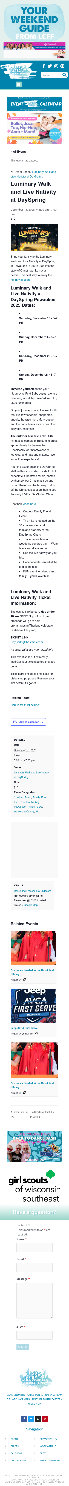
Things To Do (34, 806)
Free (44, 797)
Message (23, 1279)
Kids (22, 802)
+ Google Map (30, 905)
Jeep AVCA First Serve (24, 1028)
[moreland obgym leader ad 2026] (34, 45)
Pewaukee (20, 806)
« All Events (19, 151)
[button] (19, 84)
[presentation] (33, 948)
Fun (16, 802)
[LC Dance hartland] (34, 1146)
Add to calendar (29, 722)
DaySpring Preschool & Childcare (32, 891)
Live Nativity (32, 802)
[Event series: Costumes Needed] (24, 979)
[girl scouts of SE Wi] (34, 1185)
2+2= (20, 1326)
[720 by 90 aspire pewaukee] (34, 53)
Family (36, 797)
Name (21, 1239)
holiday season (20, 280)
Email (21, 1259)
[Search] (64, 75)
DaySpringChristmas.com (27, 642)
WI (37, 811)
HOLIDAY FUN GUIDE (25, 705)
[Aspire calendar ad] (34, 128)
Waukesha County (24, 811)
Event (28, 797)
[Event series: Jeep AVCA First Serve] (36, 1033)
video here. (30, 504)
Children (18, 797)
